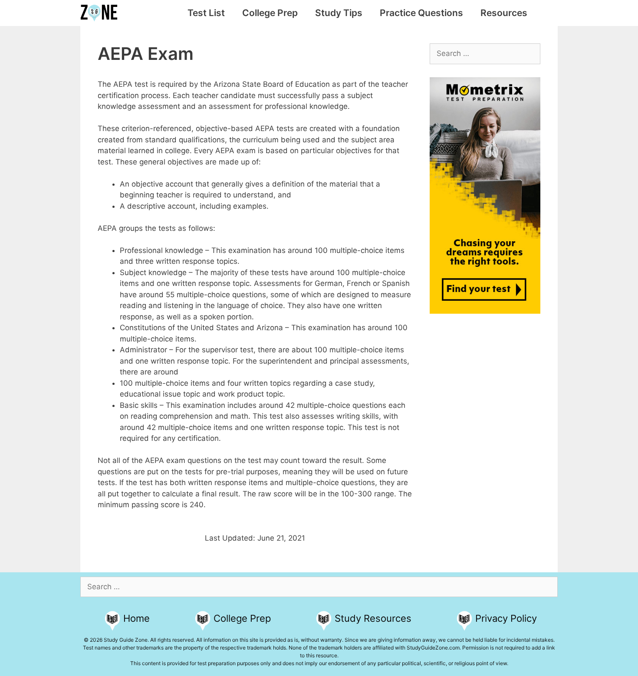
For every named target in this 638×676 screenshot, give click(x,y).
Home (136, 618)
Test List (206, 12)
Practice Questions (421, 12)
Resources (503, 12)
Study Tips (338, 12)
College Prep (270, 12)
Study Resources (373, 618)
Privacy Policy (506, 618)
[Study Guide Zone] (101, 13)
